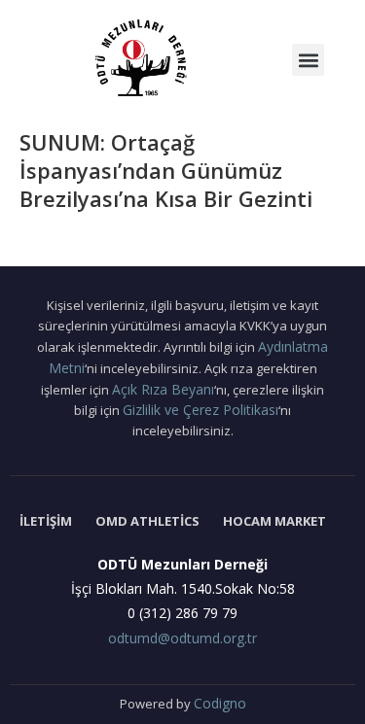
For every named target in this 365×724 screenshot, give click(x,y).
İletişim (45, 521)
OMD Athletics (147, 521)
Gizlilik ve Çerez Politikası (200, 409)
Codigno (220, 703)
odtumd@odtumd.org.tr (182, 638)
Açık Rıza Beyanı (163, 389)
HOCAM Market (274, 521)
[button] (308, 60)
